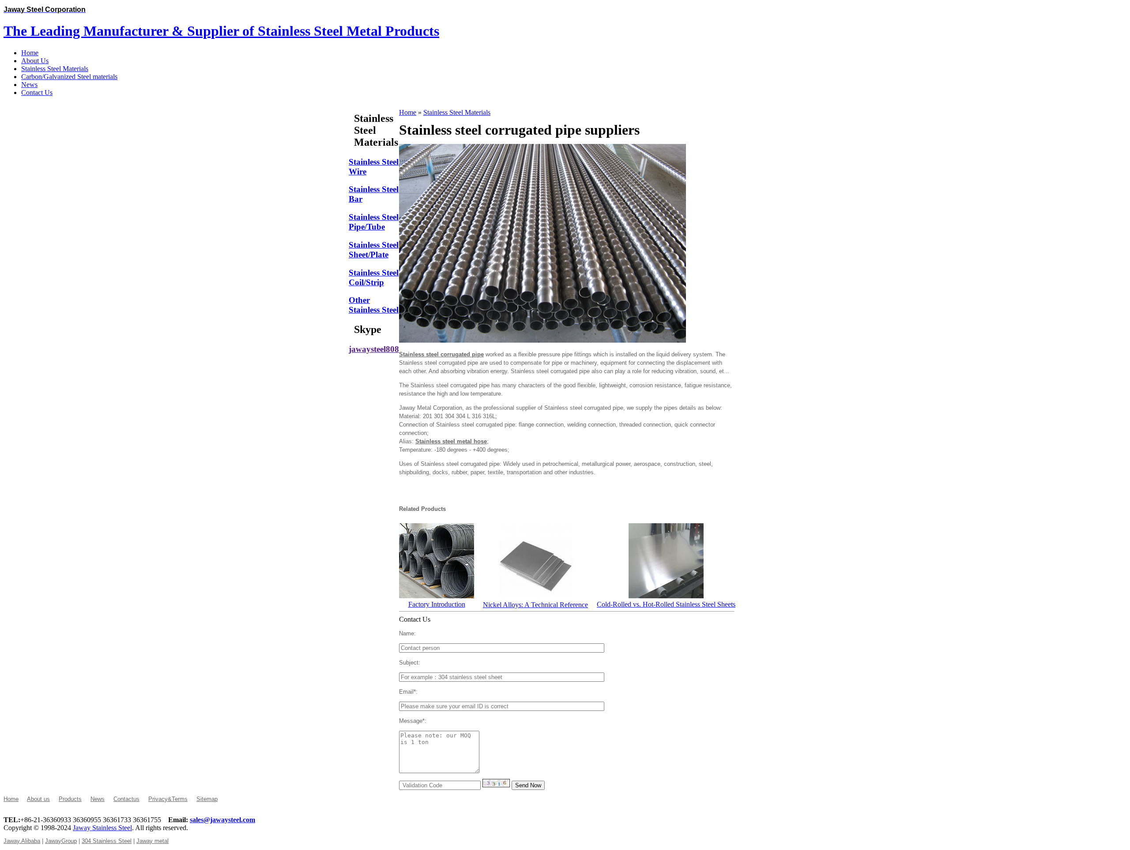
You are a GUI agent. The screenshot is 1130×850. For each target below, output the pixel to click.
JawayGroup (61, 841)
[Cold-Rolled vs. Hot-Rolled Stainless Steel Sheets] (666, 596)
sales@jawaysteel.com (222, 820)
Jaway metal (152, 841)
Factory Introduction (436, 604)
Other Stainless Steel (374, 304)
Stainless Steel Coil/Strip (374, 277)
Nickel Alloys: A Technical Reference (535, 604)
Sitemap (207, 799)
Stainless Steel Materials (456, 112)
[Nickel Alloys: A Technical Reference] (535, 596)
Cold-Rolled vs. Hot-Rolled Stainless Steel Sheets (666, 604)
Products (70, 799)
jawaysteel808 (374, 349)
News (97, 799)
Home (407, 112)
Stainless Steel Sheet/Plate (374, 249)
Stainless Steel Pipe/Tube (374, 221)
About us (38, 799)
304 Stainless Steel (107, 841)
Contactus (126, 799)
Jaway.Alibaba (22, 841)
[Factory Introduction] (436, 596)
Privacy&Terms (168, 799)
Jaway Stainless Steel (102, 827)
